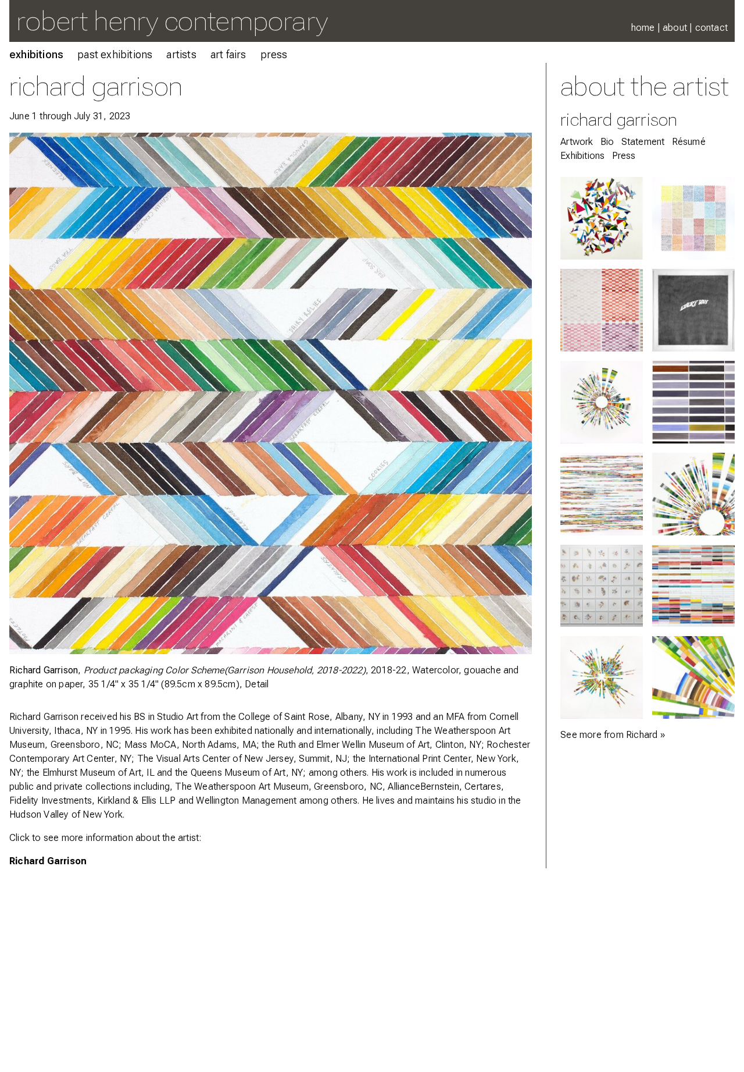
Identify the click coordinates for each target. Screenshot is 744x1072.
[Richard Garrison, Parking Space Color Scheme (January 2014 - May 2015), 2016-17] (693, 402)
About (675, 27)
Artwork (576, 141)
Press (274, 54)
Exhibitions (36, 54)
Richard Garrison (48, 861)
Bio (607, 141)
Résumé (689, 141)
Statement (643, 141)
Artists (181, 54)
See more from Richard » (612, 734)
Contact (711, 27)
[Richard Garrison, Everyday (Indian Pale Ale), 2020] (693, 310)
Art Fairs (228, 54)
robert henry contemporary (172, 20)
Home (643, 27)
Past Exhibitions (114, 54)
